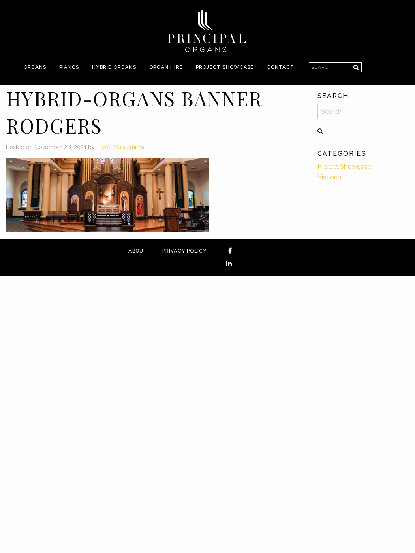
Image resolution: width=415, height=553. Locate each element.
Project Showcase (225, 67)
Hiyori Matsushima (120, 147)
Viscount (330, 177)
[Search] (356, 67)
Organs (35, 67)
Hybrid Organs (114, 67)
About (138, 251)
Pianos (69, 67)
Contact (280, 67)
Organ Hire (166, 67)
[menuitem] (35, 67)
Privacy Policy (184, 251)
